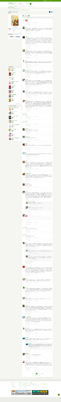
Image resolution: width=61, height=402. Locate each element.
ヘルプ (19, 385)
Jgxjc (26, 297)
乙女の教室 (13, 68)
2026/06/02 (35, 22)
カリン (26, 287)
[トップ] (8, 8)
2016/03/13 (36, 237)
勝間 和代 (13, 125)
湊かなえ (13, 134)
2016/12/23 (36, 186)
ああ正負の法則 (13, 72)
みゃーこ (26, 27)
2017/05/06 (36, 156)
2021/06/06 (36, 74)
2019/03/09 (36, 116)
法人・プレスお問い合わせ (28, 385)
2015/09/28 (36, 282)
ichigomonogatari (28, 173)
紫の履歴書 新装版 (14, 94)
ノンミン (26, 60)
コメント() (31, 22)
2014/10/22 (36, 356)
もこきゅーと (27, 136)
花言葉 (12, 98)
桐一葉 (26, 278)
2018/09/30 (36, 131)
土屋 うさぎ (13, 121)
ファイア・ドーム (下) (14, 111)
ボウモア (26, 121)
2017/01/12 (36, 168)
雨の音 (26, 161)
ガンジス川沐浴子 (28, 316)
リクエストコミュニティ (36, 385)
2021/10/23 (36, 55)
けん (26, 113)
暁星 (12, 133)
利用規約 (31, 382)
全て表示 (24, 17)
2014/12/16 (36, 332)
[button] (30, 4)
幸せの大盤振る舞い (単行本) (15, 107)
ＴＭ (26, 361)
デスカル (26, 305)
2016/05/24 (36, 222)
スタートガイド (26, 382)
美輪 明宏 (11, 8)
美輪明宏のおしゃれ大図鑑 (15, 81)
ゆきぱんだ (27, 128)
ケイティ (26, 90)
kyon (26, 242)
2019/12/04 (36, 95)
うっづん (26, 191)
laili (25, 266)
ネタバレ (28, 17)
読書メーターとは (21, 382)
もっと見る (18, 103)
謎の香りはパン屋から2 (14, 120)
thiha (26, 234)
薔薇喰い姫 (27, 353)
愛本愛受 (26, 19)
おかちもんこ (27, 100)
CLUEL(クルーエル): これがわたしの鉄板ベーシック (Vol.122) (16, 138)
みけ (26, 214)
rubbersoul (27, 36)
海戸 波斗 (27, 337)
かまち (26, 227)
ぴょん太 (26, 79)
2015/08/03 (36, 300)
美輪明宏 (13, 99)
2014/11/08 (36, 341)
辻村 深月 (13, 112)
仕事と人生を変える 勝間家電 (15, 124)
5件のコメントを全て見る (29, 261)
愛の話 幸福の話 (14, 85)
